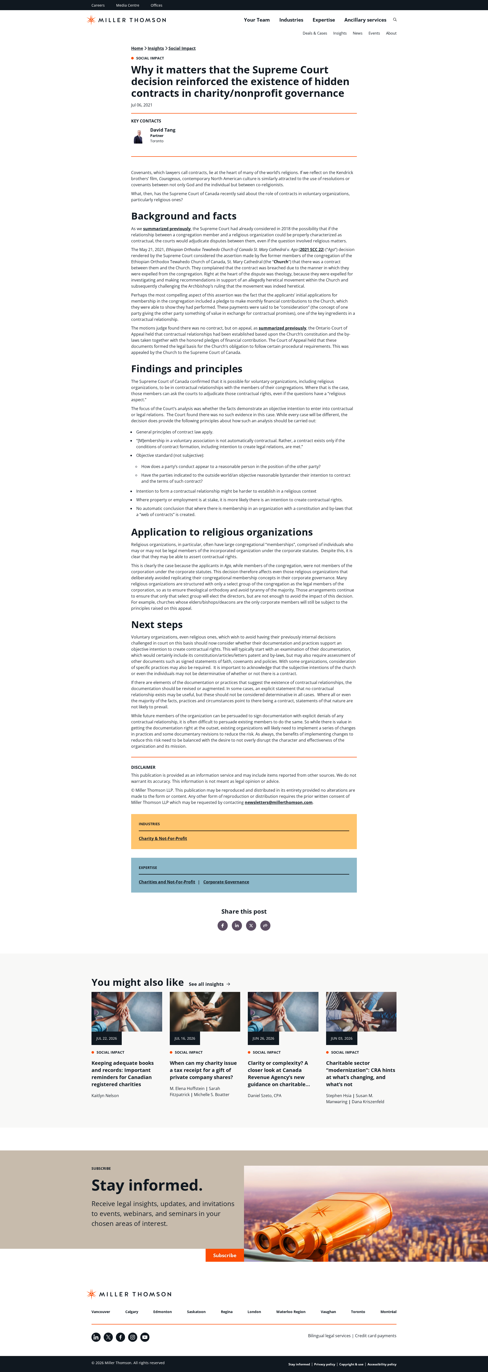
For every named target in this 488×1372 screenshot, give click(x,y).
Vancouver (101, 1311)
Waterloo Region (291, 1311)
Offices (156, 5)
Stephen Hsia (339, 1095)
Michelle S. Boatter (212, 1094)
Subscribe (224, 1255)
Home (137, 48)
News (357, 33)
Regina (227, 1311)
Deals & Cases (315, 33)
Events (374, 33)
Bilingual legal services (329, 1335)
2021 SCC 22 (311, 249)
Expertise (324, 20)
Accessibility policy (382, 1364)
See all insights (206, 984)
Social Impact (182, 48)
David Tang (162, 130)
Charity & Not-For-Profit (163, 838)
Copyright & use (351, 1364)
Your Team (257, 20)
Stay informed (299, 1364)
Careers (98, 5)
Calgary (131, 1311)
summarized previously (167, 228)
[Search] (394, 20)
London (254, 1311)
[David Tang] (139, 135)
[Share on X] (251, 926)
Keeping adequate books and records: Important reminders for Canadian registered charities (123, 1073)
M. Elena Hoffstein (187, 1088)
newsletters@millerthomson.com (279, 802)
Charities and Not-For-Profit (167, 882)
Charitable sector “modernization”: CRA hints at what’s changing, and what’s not (360, 1073)
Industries (291, 20)
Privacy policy (324, 1364)
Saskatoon (196, 1311)
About (391, 33)
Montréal (388, 1311)
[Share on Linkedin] (237, 926)
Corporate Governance (226, 882)
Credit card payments (375, 1335)
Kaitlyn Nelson (105, 1095)
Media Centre (127, 5)
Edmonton (162, 1311)
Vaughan (328, 1311)
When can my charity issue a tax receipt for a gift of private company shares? (203, 1070)
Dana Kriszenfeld (368, 1101)
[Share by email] (265, 926)
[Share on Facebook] (223, 926)
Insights (340, 33)
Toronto (358, 1311)
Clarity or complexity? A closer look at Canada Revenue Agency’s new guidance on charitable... (279, 1073)
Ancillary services (365, 20)
